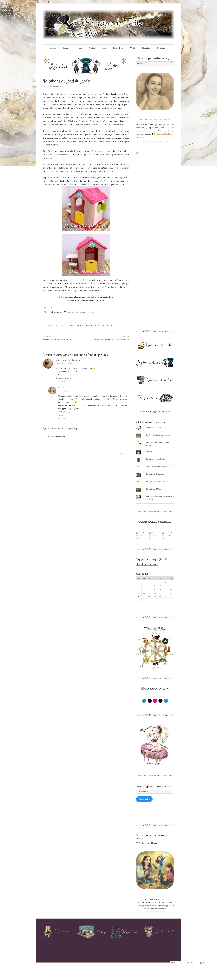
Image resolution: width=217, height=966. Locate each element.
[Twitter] (144, 701)
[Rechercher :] (155, 63)
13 (155, 589)
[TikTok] (150, 701)
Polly (60, 388)
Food (104, 48)
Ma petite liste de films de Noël (158, 466)
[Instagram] (155, 701)
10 (139, 589)
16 (171, 589)
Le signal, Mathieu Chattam (157, 481)
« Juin (151, 608)
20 (155, 593)
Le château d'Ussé (153, 489)
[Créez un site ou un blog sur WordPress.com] (108, 954)
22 (165, 593)
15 (165, 589)
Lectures (66, 48)
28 (160, 597)
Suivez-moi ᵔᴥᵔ (144, 799)
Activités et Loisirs (65, 325)
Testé (132, 48)
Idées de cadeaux (105, 325)
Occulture (161, 48)
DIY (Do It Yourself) (86, 325)
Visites (92, 48)
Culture (53, 48)
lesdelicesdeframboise (66, 360)
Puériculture (118, 48)
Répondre (60, 381)
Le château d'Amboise (155, 474)
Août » (158, 608)
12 (149, 589)
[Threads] (160, 701)
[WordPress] (166, 701)
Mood (80, 48)
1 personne (67, 378)
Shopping (146, 48)
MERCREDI (150, 451)
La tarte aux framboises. (156, 459)
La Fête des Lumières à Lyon (158, 435)
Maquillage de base (154, 427)
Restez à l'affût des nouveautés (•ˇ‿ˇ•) (153, 786)
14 (160, 589)
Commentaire (120, 453)
